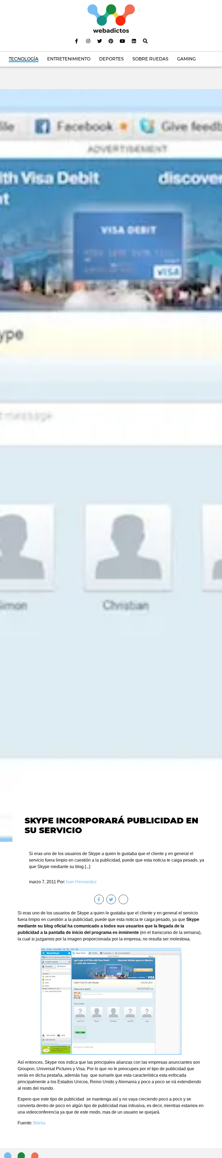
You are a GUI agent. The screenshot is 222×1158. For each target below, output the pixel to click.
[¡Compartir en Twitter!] (111, 899)
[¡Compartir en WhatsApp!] (123, 899)
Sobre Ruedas (150, 59)
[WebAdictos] (111, 18)
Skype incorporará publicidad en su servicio (111, 825)
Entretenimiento (68, 59)
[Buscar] (145, 41)
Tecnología (23, 59)
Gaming (186, 59)
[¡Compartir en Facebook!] (99, 899)
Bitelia (39, 1123)
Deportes (111, 59)
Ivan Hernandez (81, 881)
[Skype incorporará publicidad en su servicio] (111, 465)
